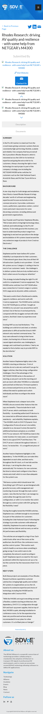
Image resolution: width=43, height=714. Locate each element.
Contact (6, 692)
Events (5, 684)
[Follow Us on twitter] (8, 702)
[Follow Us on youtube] (11, 702)
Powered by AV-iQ (20, 629)
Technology (7, 677)
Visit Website (22, 73)
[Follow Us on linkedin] (4, 702)
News (5, 689)
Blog (5, 687)
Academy (6, 682)
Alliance (6, 679)
